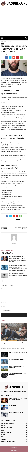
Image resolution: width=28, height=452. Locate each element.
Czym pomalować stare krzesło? (18, 352)
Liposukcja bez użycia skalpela (21, 227)
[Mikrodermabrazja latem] (4, 414)
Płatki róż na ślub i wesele (8, 441)
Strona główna (4, 41)
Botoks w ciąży (13, 405)
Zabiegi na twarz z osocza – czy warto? (12, 343)
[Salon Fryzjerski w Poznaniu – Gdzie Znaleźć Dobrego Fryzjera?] (4, 275)
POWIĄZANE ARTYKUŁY (7, 250)
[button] (26, 38)
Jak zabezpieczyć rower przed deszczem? (17, 367)
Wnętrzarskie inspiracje (7, 423)
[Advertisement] (14, 21)
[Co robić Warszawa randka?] (4, 361)
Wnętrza (3, 425)
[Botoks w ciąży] (4, 407)
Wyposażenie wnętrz (6, 428)
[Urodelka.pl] (14, 3)
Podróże (3, 434)
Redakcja (5, 54)
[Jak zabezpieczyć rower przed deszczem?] (4, 368)
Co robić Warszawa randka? (16, 359)
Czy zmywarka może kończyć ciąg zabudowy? (18, 374)
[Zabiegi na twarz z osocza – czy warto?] (14, 332)
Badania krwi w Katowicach (5, 227)
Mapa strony (14, 447)
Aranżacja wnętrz (6, 432)
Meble (2, 430)
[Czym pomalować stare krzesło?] (4, 354)
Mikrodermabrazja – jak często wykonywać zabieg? (18, 399)
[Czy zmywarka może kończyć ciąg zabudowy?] (4, 375)
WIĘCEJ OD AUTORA (7, 253)
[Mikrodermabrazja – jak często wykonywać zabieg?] (4, 400)
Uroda (2, 43)
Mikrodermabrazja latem (16, 412)
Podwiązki (3, 439)
